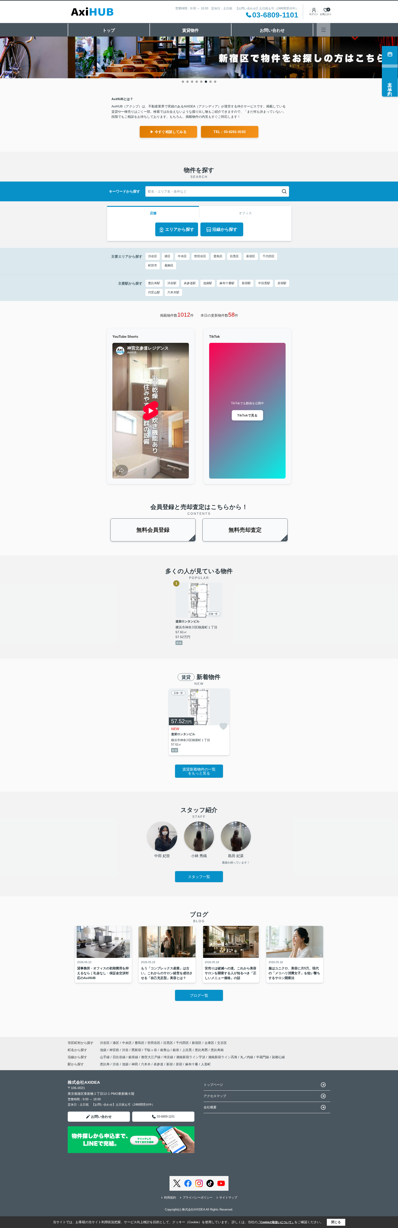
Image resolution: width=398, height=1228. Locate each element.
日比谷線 (119, 1057)
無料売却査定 (245, 530)
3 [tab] (192, 82)
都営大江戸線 (151, 1057)
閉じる (336, 1222)
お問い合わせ (272, 30)
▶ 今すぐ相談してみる (168, 132)
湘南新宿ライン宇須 (191, 1057)
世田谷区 (200, 256)
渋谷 (125, 1050)
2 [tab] (187, 82)
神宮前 (114, 1050)
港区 (167, 256)
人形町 (206, 1064)
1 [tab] (183, 82)
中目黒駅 (264, 283)
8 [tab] (215, 82)
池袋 (103, 1050)
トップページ (213, 1084)
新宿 (169, 1064)
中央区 (182, 256)
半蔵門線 (263, 1057)
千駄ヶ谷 (151, 1050)
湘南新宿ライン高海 (223, 1057)
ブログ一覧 (199, 995)
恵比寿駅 (154, 283)
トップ (108, 30)
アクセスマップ (215, 1096)
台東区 (209, 1043)
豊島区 (218, 256)
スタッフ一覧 (199, 877)
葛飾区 (168, 265)
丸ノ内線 (247, 1057)
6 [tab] (206, 82)
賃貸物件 (190, 30)
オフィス (245, 213)
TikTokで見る (247, 415)
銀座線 (134, 1057)
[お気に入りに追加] (223, 726)
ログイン (313, 14)
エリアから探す (179, 229)
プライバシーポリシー (198, 1197)
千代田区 (269, 256)
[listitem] (199, 721)
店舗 (153, 213)
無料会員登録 (153, 530)
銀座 (176, 1050)
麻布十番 (191, 1064)
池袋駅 (207, 283)
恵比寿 (105, 1064)
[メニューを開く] (323, 29)
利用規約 (170, 1197)
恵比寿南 (217, 1050)
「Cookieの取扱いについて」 (276, 1222)
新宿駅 (246, 283)
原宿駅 (282, 283)
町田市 (152, 265)
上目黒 (187, 1050)
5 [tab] (201, 82)
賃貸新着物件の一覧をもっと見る (199, 771)
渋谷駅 (171, 283)
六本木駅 (173, 292)
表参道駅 (190, 283)
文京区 (222, 1043)
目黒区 (234, 256)
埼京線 (169, 1057)
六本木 (146, 1064)
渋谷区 (152, 256)
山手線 (105, 1057)
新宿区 (250, 256)
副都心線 (278, 1057)
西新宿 (137, 1050)
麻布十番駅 (226, 283)
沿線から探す (224, 229)
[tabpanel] (199, 57)
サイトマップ (228, 1197)
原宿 (179, 1064)
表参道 (158, 1064)
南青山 (165, 1050)
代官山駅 (154, 292)
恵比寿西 (202, 1050)
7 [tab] (210, 82)
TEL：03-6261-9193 (230, 132)
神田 (135, 1064)
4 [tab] (197, 82)
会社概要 (210, 1107)
